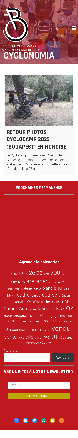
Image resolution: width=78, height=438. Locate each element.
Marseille (46, 309)
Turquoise (45, 330)
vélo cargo (66, 337)
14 (11, 274)
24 (25, 274)
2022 (64, 274)
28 (39, 273)
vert (21, 337)
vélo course (32, 342)
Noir (60, 308)
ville (29, 337)
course (49, 295)
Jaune (32, 309)
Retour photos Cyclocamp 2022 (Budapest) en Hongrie (36, 139)
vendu (61, 328)
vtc (47, 337)
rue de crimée (32, 321)
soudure (50, 321)
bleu (58, 288)
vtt (54, 337)
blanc (47, 288)
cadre (23, 295)
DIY (67, 302)
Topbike (33, 330)
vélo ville (45, 342)
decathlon (54, 301)
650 (46, 273)
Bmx (66, 288)
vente (10, 337)
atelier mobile (15, 289)
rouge (17, 321)
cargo (35, 295)
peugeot (20, 315)
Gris (23, 309)
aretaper (37, 281)
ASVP (62, 282)
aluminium (18, 282)
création (64, 295)
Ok (69, 308)
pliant (32, 316)
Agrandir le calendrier (39, 262)
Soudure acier (65, 321)
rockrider (66, 316)
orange (8, 315)
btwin (11, 295)
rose (7, 321)
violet (39, 337)
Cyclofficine (35, 302)
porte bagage (47, 315)
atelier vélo (32, 288)
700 (55, 272)
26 (32, 272)
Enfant (10, 309)
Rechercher (11, 350)
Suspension (16, 329)
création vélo (16, 302)
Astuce (52, 282)
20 (20, 273)
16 (15, 273)
